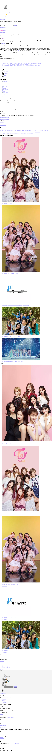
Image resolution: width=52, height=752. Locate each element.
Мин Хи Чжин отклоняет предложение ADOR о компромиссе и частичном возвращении (17, 64)
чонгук (30, 133)
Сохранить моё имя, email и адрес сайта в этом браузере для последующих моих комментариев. (18, 115)
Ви (6, 133)
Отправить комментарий (4, 117)
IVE (30, 50)
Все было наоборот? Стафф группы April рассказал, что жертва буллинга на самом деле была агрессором (21, 65)
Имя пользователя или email (5, 708)
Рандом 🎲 (4, 16)
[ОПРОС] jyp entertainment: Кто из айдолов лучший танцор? (15, 305)
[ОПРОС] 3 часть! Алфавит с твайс (10, 273)
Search (15, 25)
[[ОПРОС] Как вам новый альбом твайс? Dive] (27, 349)
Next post (2, 122)
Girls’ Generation (32, 130)
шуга (32, 133)
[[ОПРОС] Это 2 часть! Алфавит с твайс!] (27, 321)
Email (1, 111)
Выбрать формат (3, 125)
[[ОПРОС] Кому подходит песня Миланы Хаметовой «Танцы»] (27, 403)
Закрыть (2, 738)
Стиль (5, 8)
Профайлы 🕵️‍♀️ (4, 679)
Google (3, 700)
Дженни (8, 133)
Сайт (1, 113)
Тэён (15, 133)
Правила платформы (6, 667)
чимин (28, 133)
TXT (5, 133)
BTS (22, 130)
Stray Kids (37, 132)
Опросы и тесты (7, 676)
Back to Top (2, 669)
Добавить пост (2, 27)
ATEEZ (10, 130)
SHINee (18, 50)
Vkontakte (4, 702)
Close (1, 670)
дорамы (22, 133)
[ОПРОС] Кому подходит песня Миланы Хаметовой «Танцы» (16, 443)
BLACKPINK (17, 130)
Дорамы (5, 6)
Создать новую (3, 743)
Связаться (4, 664)
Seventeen (25, 131)
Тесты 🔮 (4, 677)
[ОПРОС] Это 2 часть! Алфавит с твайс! (11, 336)
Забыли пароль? (3, 715)
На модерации (4, 17)
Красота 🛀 (4, 15)
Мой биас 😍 (4, 14)
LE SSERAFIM (46, 130)
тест (26, 133)
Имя (1, 109)
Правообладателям (5, 665)
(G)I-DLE (2, 130)
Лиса (13, 133)
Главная (3, 4)
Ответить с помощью (5, 119)
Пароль (1, 710)
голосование (18, 133)
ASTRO (7, 130)
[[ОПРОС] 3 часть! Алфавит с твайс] (27, 238)
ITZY (37, 130)
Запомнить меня (4, 712)
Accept (1, 737)
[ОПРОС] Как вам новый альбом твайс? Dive (12, 361)
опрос (24, 133)
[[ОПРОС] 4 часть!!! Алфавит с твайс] (27, 169)
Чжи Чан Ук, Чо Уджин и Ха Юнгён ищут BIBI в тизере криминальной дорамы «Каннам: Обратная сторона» (21, 63)
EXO (29, 130)
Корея (5, 7)
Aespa (5, 130)
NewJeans (15, 131)
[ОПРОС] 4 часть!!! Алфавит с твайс (10, 203)
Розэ (14, 133)
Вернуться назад (3, 727)
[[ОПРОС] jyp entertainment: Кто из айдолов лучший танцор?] (27, 289)
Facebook (4, 699)
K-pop (5, 5)
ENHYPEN (26, 130)
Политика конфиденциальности (8, 666)
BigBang (12, 130)
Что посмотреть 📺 (5, 13)
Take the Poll (4, 514)
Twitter (3, 701)
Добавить (2, 661)
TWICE (2, 133)
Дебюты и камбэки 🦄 (6, 12)
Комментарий (3, 108)
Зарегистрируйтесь (10, 717)
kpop (42, 130)
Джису (11, 133)
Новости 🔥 (4, 678)
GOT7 (35, 130)
